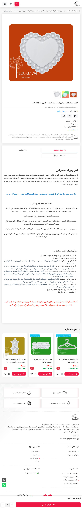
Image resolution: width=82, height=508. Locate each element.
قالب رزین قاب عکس (67, 137)
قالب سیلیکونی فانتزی (70, 483)
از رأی (73, 111)
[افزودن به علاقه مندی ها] (69, 116)
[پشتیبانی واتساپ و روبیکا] (4, 485)
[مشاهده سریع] (62, 373)
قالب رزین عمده (13, 135)
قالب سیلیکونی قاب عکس (19, 137)
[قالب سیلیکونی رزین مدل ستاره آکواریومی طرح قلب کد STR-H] (14, 345)
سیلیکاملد (56, 135)
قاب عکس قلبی (58, 140)
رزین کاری (42, 137)
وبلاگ (37, 461)
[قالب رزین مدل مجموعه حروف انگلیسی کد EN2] (41, 345)
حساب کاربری (34, 458)
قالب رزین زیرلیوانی (38, 135)
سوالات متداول (73, 451)
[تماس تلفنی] (4, 480)
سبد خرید (36, 455)
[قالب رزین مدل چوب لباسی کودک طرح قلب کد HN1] (67, 345)
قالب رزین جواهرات (33, 137)
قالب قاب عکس (68, 140)
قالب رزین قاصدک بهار (67, 135)
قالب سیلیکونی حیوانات (25, 135)
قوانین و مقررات (72, 455)
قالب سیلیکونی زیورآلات (70, 480)
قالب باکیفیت (48, 135)
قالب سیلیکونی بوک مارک (69, 473)
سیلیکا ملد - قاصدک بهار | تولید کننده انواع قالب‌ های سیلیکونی (59, 11)
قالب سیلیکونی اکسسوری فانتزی (28, 11)
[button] (6, 355)
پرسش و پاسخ (62, 111)
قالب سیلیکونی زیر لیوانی (53, 137)
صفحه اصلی (35, 451)
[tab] (59, 150)
